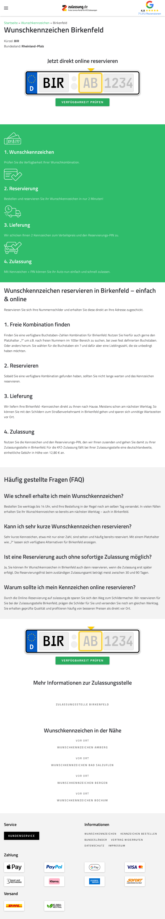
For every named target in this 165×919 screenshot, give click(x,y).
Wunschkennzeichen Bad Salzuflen (82, 765)
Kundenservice (21, 836)
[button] (6, 8)
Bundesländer (96, 840)
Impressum (116, 845)
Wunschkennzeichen (35, 22)
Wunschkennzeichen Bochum (82, 800)
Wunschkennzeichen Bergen (82, 783)
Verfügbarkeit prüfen (82, 102)
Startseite (11, 22)
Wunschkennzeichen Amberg (82, 747)
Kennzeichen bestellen (139, 834)
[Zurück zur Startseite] (82, 8)
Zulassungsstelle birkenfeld (82, 704)
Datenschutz (94, 845)
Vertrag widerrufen (127, 840)
